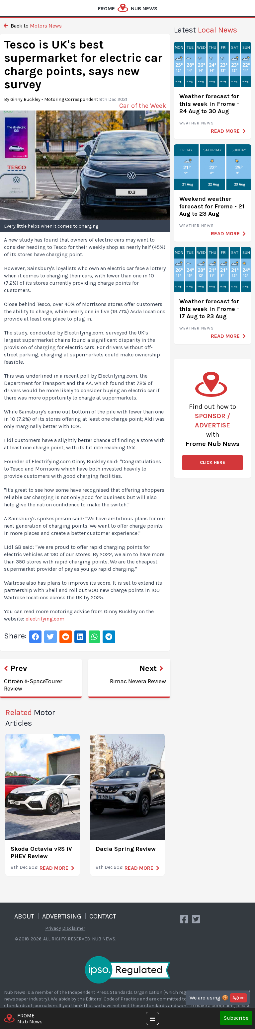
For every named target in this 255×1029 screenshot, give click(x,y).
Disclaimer (73, 928)
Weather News (196, 123)
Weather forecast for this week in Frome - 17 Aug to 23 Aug (209, 309)
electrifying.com (45, 619)
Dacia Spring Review (126, 848)
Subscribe (236, 1018)
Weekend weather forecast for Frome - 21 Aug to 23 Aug (211, 206)
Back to (35, 26)
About (24, 916)
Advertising (61, 916)
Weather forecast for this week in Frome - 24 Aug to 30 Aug (209, 104)
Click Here (212, 462)
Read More (54, 868)
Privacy (53, 928)
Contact (102, 916)
